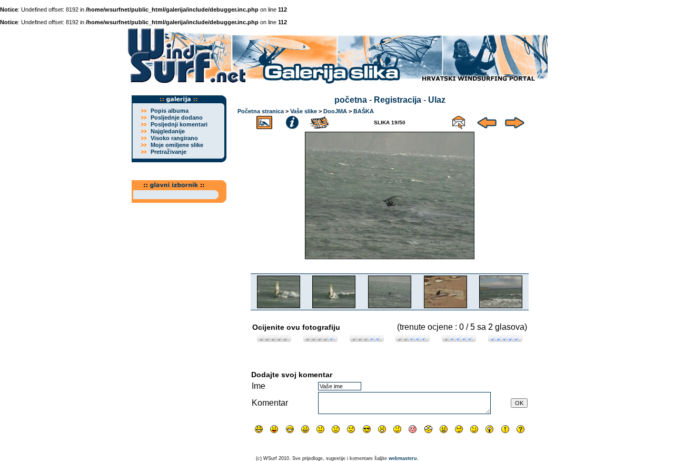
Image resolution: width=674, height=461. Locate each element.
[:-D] (290, 429)
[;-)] (474, 429)
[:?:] (520, 429)
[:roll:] (459, 429)
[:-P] (274, 429)
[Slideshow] (320, 121)
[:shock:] (428, 429)
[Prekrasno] (505, 339)
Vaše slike (303, 111)
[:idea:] (489, 429)
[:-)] (305, 429)
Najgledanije (168, 131)
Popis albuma (170, 110)
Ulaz (436, 99)
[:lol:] (259, 429)
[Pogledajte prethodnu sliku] (487, 121)
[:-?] (397, 429)
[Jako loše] (274, 339)
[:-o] (382, 429)
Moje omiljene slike (177, 145)
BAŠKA (363, 111)
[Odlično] (459, 339)
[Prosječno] (367, 339)
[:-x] (444, 429)
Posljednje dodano (177, 117)
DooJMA (335, 111)
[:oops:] (413, 429)
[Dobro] (412, 339)
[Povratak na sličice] (264, 121)
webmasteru (403, 458)
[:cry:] (351, 429)
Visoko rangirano (174, 138)
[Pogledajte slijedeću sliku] (514, 121)
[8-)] (367, 429)
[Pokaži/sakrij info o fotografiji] (292, 121)
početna (350, 99)
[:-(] (336, 429)
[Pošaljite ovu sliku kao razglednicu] (458, 121)
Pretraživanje (168, 152)
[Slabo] (320, 339)
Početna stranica (260, 111)
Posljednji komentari (179, 124)
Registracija (397, 99)
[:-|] (320, 429)
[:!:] (505, 429)
